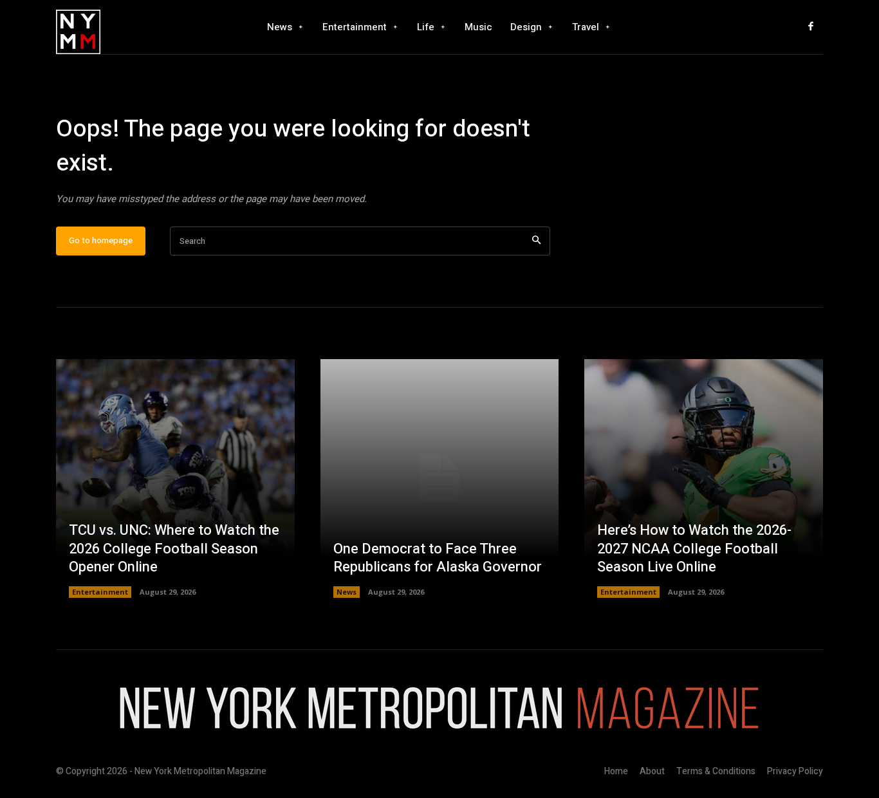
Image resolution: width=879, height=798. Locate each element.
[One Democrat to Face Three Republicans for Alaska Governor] (439, 478)
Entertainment (100, 592)
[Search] (536, 241)
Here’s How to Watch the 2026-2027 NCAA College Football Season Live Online (694, 548)
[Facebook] (811, 27)
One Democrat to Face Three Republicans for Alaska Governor (437, 558)
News (346, 592)
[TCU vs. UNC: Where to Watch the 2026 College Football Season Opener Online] (175, 478)
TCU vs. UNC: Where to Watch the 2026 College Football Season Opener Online (174, 548)
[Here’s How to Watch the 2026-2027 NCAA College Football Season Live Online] (703, 478)
